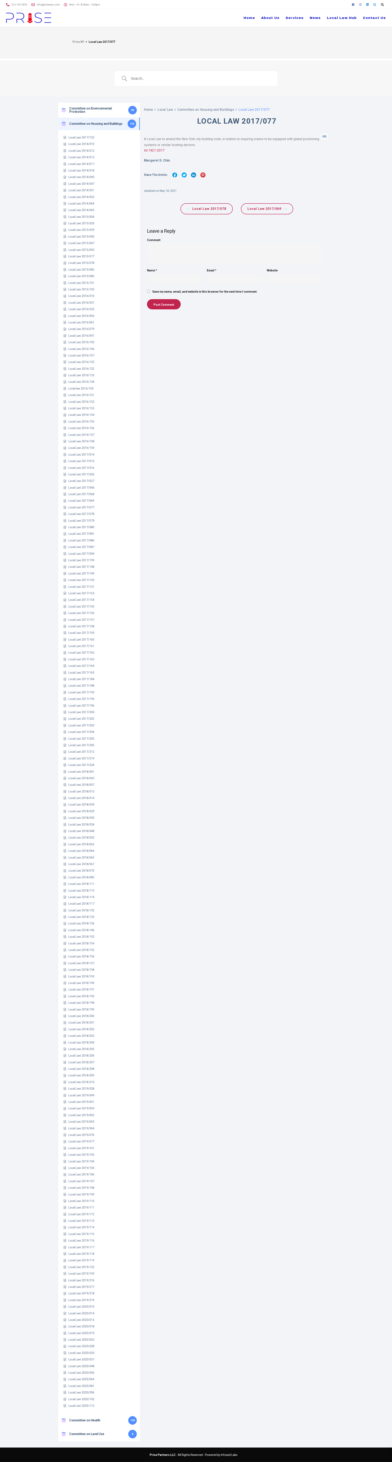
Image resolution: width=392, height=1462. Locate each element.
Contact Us (374, 18)
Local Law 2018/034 (81, 824)
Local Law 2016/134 (81, 381)
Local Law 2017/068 (81, 494)
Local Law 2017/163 (81, 659)
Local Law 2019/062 (81, 1115)
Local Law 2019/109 (81, 1194)
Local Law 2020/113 (81, 1405)
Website (272, 270)
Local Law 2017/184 (81, 679)
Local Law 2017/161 (81, 646)
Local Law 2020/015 (81, 1319)
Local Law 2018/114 (81, 897)
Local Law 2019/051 (81, 1101)
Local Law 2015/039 (81, 229)
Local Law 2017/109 (81, 560)
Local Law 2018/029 (81, 811)
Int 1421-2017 (154, 150)
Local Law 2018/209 (81, 1075)
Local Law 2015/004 (81, 216)
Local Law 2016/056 (81, 316)
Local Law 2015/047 (81, 243)
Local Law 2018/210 (81, 1082)
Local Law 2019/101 (81, 1148)
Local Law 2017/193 (81, 692)
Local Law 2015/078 (81, 263)
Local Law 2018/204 (81, 1042)
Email (211, 270)
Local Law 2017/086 (81, 540)
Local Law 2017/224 (81, 765)
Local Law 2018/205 (81, 1049)
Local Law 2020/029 (81, 1353)
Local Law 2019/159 (81, 1273)
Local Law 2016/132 (81, 368)
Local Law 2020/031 (81, 1359)
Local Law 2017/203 (81, 725)
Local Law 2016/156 (81, 428)
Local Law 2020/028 (81, 1346)
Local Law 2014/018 (81, 170)
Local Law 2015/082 (81, 269)
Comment (153, 240)
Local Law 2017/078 (81, 514)
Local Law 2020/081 (81, 1386)
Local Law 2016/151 (81, 395)
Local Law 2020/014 (81, 1313)
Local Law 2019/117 (81, 1247)
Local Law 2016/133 (81, 375)
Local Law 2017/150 (81, 580)
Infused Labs (229, 1454)
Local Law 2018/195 (81, 996)
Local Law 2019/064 (81, 1128)
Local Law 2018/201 (81, 1022)
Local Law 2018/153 (81, 936)
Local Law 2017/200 (81, 712)
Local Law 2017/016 (81, 467)
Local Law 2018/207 (81, 1062)
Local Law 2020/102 (81, 1399)
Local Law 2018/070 (81, 870)
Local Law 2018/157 (81, 963)
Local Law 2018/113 (81, 890)
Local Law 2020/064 (81, 1379)
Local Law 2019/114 (81, 1227)
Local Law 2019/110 (81, 1201)
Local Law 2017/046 (81, 487)
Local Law (165, 110)
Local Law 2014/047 (81, 183)
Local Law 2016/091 (81, 335)
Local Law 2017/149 (81, 573)
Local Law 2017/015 (81, 461)
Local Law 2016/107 (81, 355)
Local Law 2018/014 (81, 798)
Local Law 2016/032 (81, 309)
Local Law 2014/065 (81, 210)
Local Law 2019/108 (81, 1187)
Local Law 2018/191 (81, 989)
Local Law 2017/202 (81, 718)
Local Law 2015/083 (81, 276)
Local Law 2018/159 (81, 976)
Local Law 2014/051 (81, 190)
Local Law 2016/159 (81, 447)
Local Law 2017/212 (81, 751)
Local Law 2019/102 (81, 1154)
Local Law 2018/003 (81, 778)
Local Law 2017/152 (81, 137)
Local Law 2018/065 (81, 857)
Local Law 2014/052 (81, 197)
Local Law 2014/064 (81, 203)
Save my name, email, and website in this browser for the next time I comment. (204, 291)
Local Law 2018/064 (81, 850)
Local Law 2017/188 (81, 685)
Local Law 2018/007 (81, 784)
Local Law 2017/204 (81, 732)
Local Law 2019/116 (81, 1240)
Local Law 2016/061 (81, 322)
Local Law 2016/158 (81, 441)
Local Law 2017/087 (81, 547)
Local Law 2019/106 (81, 1174)
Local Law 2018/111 (81, 883)
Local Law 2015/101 (81, 282)
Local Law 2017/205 (81, 738)
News (315, 18)
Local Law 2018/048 (81, 831)
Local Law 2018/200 (81, 1016)
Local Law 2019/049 (81, 1095)
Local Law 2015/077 (81, 256)
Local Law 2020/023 (81, 1339)
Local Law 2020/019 (81, 1333)
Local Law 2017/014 (81, 454)
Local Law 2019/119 (81, 1260)
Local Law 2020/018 (81, 1326)
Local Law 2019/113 (81, 1220)
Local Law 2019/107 (81, 1181)
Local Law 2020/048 (81, 1366)
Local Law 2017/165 (81, 672)
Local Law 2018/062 (81, 844)
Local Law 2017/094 (81, 553)
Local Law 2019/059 (81, 1108)
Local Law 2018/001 (81, 771)
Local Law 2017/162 (81, 652)
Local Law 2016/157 (81, 434)
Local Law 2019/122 (81, 1267)
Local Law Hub (342, 18)
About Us (270, 18)
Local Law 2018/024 (81, 804)
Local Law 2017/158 (81, 626)
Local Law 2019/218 (81, 1293)
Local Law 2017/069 (81, 500)
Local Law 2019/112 (81, 1214)
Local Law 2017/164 (81, 665)
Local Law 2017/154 (81, 599)
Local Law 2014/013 (81, 157)
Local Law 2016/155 (81, 421)
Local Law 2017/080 (81, 527)
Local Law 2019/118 (81, 1253)
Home (249, 18)
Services (295, 18)
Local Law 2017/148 (81, 566)
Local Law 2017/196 (81, 705)
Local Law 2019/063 (81, 1121)
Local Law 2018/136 (81, 923)
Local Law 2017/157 (81, 619)
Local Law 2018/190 (81, 983)
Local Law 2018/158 (81, 969)
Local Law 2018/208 (81, 1068)
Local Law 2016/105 (81, 342)
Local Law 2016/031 (81, 302)
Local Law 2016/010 (81, 296)
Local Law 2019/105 (81, 1168)
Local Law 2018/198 (81, 1002)
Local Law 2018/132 (81, 910)
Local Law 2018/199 (81, 1009)
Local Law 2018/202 (81, 1029)
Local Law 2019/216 (81, 1280)
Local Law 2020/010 (81, 1306)
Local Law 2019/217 (81, 1286)
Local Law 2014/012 (81, 150)
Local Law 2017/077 (81, 507)
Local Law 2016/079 (81, 329)
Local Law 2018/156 (81, 956)
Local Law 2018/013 (81, 791)
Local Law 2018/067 (81, 864)
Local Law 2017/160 (81, 639)
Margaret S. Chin (157, 160)
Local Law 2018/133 (81, 917)
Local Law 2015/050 (81, 249)
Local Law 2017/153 (81, 593)
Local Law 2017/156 (81, 613)
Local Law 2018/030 (81, 817)
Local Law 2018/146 (81, 930)
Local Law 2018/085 (81, 877)
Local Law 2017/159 (81, 632)
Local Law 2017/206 (81, 745)
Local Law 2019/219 (81, 1300)
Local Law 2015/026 (81, 223)
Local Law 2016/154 (81, 414)
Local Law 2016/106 (81, 349)
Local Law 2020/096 (81, 1392)
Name (152, 270)
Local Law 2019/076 (81, 1135)
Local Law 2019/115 (81, 1234)
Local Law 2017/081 (81, 533)
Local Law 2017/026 (81, 474)
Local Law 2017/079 (81, 520)
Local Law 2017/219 (81, 758)
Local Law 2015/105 (81, 289)
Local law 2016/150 (81, 388)
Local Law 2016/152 (81, 401)
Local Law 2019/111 (81, 1207)
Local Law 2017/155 (81, 606)
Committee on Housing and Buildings (205, 110)
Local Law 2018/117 (81, 903)
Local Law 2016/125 (81, 362)
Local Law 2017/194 (81, 699)
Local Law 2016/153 (81, 408)
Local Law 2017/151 (81, 586)
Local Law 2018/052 (81, 837)
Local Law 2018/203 (81, 1035)
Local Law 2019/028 (81, 1088)
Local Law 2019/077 (81, 1141)
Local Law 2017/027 (81, 481)
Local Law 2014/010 (81, 144)
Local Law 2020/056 (81, 1372)
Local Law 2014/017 (81, 164)
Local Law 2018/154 (81, 943)
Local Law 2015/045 (81, 236)
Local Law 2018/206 (81, 1055)
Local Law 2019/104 (81, 1161)
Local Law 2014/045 (81, 177)
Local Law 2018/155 (81, 950)
